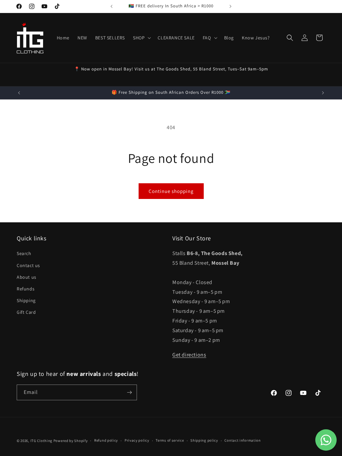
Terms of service (170, 440)
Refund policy (106, 440)
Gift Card (26, 312)
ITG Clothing (41, 440)
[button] (141, 38)
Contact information (242, 440)
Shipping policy (204, 440)
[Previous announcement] (111, 6)
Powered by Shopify (70, 440)
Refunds (25, 289)
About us (26, 277)
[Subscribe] (129, 392)
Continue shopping (171, 191)
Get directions (189, 354)
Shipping (26, 300)
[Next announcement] (230, 6)
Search (24, 253)
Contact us (28, 265)
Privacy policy (137, 440)
